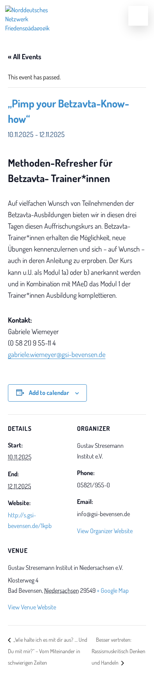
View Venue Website (32, 607)
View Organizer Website (105, 531)
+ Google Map (113, 590)
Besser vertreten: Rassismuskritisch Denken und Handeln (118, 651)
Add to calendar (49, 392)
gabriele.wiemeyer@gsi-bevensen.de (56, 354)
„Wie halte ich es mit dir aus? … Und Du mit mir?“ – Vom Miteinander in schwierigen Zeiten (47, 651)
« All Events (24, 56)
